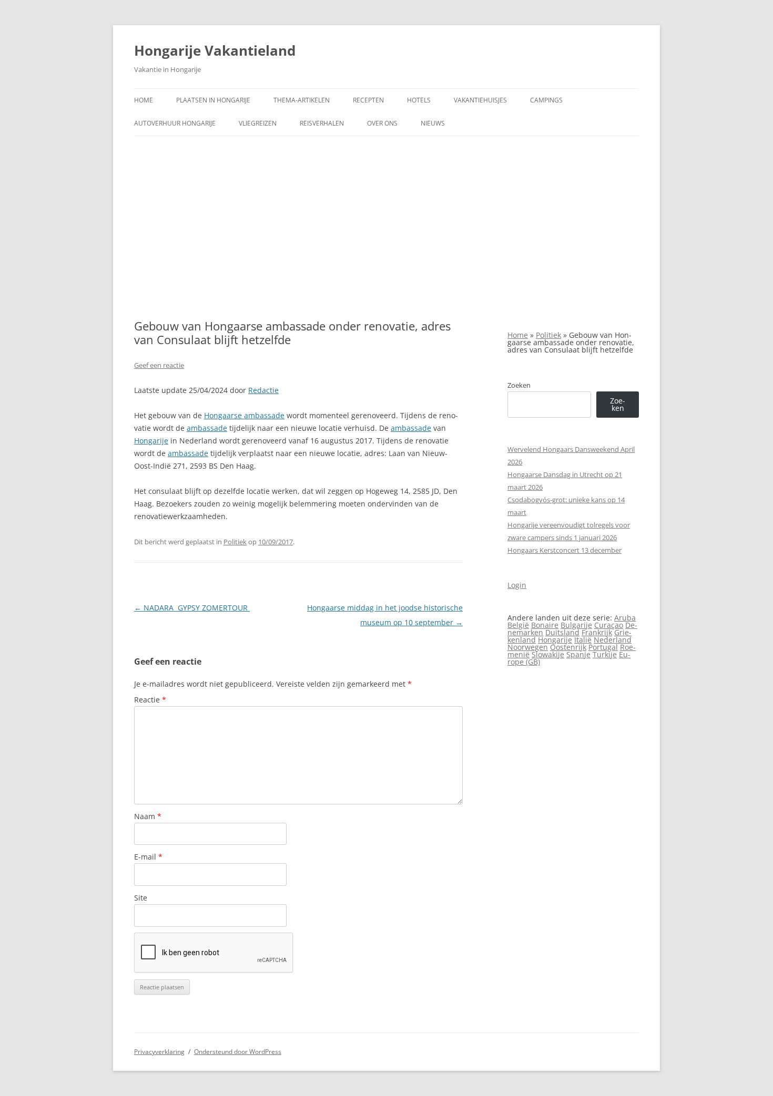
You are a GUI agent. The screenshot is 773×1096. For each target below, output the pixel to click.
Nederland (613, 640)
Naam (147, 816)
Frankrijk (597, 632)
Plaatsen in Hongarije (213, 100)
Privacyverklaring (159, 1051)
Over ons (382, 123)
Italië (583, 640)
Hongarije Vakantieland (215, 50)
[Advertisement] (386, 227)
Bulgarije (576, 625)
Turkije (605, 654)
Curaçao (608, 625)
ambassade (207, 428)
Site (140, 898)
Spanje (578, 654)
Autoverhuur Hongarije (175, 123)
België (518, 625)
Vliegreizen (258, 123)
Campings (546, 100)
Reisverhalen (322, 123)
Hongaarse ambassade (244, 415)
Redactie (263, 390)
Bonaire (544, 625)
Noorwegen (527, 647)
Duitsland (562, 632)
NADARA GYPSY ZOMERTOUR (192, 608)
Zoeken (519, 385)
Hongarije (151, 441)
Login (516, 585)
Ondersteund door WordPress (237, 1051)
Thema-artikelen (301, 100)
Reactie (150, 700)
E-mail (148, 857)
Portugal (603, 647)
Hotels (419, 100)
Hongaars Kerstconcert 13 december (564, 550)
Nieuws (433, 123)
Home (143, 100)
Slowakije (548, 654)
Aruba (625, 618)
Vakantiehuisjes (480, 100)
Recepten (368, 100)
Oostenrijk (568, 647)
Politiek (235, 541)
